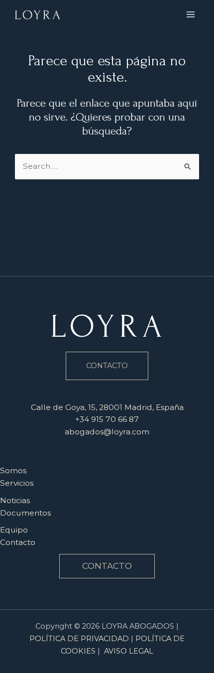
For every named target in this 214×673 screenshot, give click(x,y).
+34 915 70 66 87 (107, 419)
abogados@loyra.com (107, 431)
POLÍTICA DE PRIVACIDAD (79, 638)
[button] (107, 566)
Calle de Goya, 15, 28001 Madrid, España (107, 407)
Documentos (25, 513)
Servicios (16, 483)
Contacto (17, 542)
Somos (13, 470)
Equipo (14, 530)
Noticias (15, 500)
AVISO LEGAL (128, 651)
